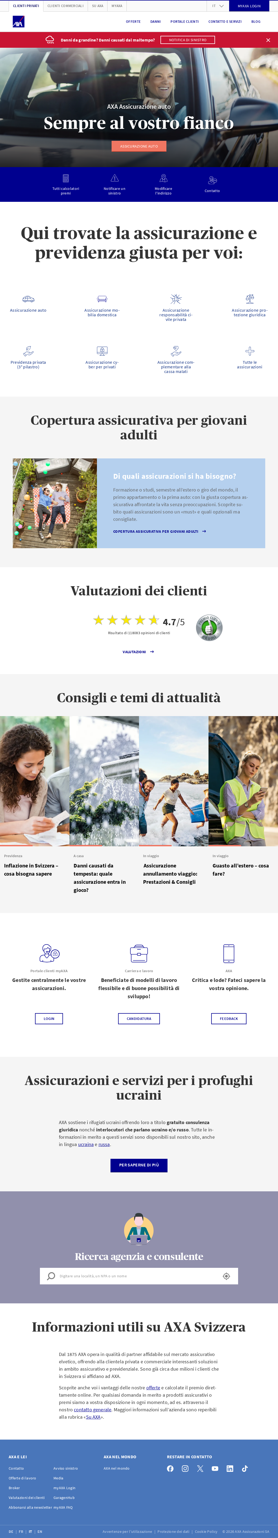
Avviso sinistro (65, 1468)
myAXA (117, 6)
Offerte (133, 21)
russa (104, 1144)
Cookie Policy (207, 1531)
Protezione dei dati (173, 1531)
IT (31, 1531)
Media (58, 1478)
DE (11, 1531)
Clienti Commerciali (66, 6)
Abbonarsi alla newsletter (30, 1507)
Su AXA (97, 6)
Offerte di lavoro (22, 1478)
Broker (14, 1487)
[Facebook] (171, 1467)
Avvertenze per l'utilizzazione (128, 1531)
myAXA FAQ (63, 1507)
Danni (155, 21)
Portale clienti (184, 21)
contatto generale (92, 1409)
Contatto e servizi (225, 21)
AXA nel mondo (117, 1468)
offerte (153, 1387)
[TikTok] (246, 1467)
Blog (255, 21)
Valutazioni (134, 651)
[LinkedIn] (231, 1467)
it (214, 6)
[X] (201, 1467)
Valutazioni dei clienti (27, 1497)
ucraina (86, 1144)
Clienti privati (26, 6)
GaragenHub (64, 1497)
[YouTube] (216, 1467)
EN (40, 1531)
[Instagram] (186, 1467)
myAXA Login (64, 1487)
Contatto (16, 1468)
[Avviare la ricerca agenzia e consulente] (226, 1276)
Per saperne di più (139, 1164)
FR (21, 1531)
